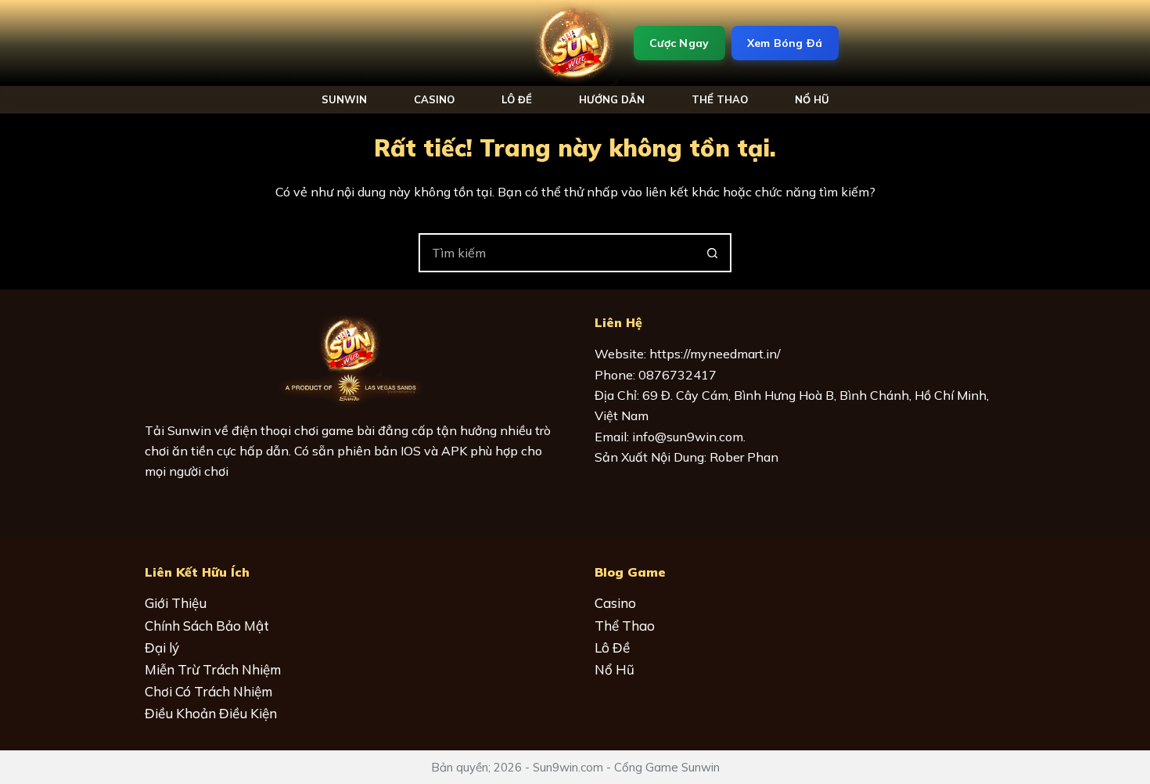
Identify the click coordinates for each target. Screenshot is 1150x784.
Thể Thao (720, 99)
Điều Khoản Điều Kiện (211, 713)
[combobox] (557, 252)
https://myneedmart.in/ (715, 353)
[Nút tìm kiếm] (712, 253)
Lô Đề (516, 99)
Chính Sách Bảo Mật (207, 625)
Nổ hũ (812, 99)
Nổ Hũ (614, 669)
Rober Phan (744, 457)
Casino (434, 99)
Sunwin (344, 99)
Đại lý (162, 647)
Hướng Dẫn (612, 99)
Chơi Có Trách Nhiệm (208, 691)
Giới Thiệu (176, 603)
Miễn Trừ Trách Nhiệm (213, 669)
